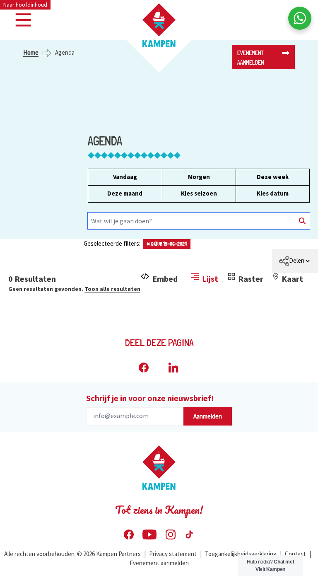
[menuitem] (295, 261)
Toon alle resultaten (112, 289)
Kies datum (273, 193)
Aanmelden (207, 416)
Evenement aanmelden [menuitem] (159, 563)
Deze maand (124, 193)
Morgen (199, 177)
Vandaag (125, 177)
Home (31, 52)
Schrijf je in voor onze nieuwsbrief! (150, 398)
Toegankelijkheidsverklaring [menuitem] (241, 554)
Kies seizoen (199, 193)
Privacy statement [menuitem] (173, 554)
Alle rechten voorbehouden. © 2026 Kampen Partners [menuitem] (72, 554)
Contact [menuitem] (295, 554)
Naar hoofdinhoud (25, 4)
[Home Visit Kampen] (159, 25)
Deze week (273, 177)
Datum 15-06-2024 (166, 244)
